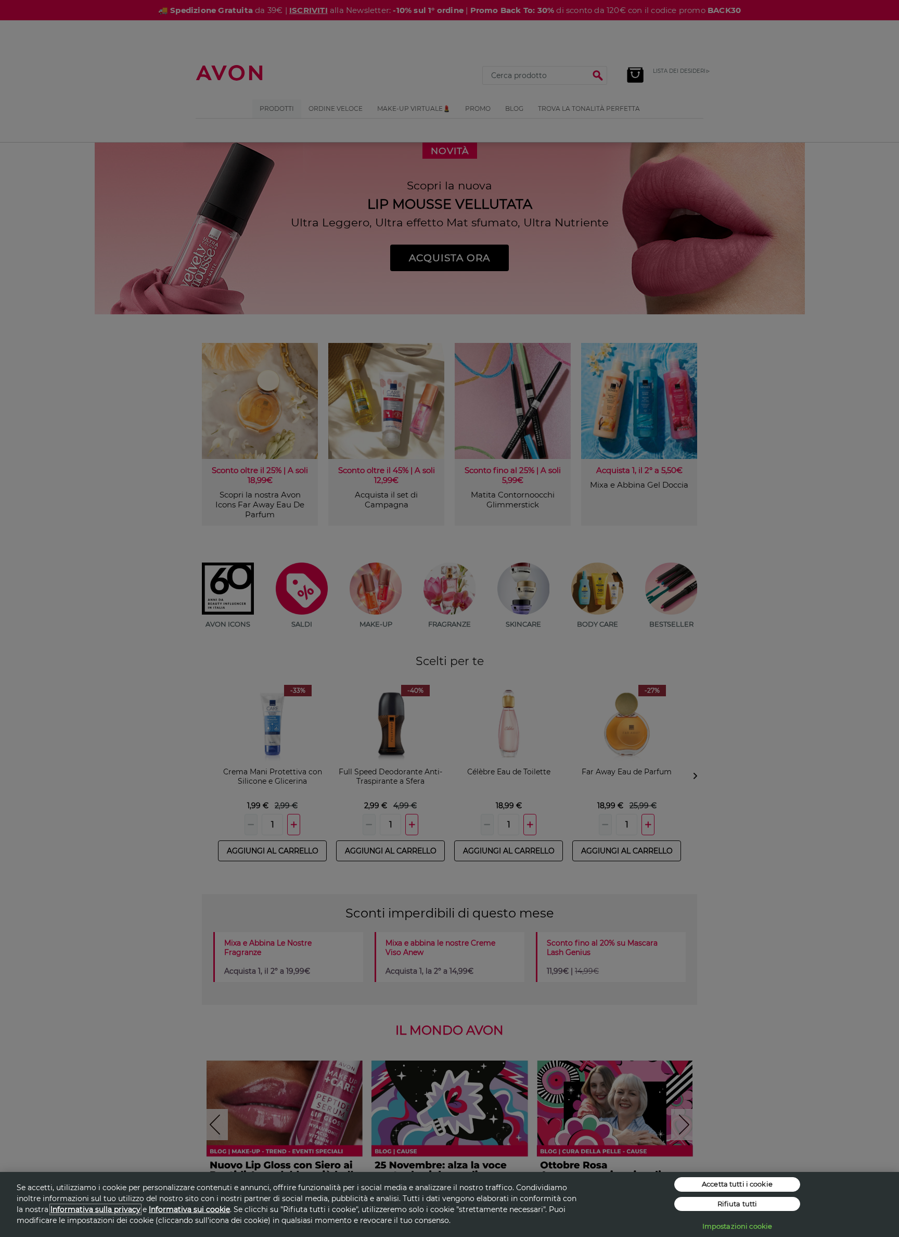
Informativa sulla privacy (95, 1209)
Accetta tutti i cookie (737, 1184)
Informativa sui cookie (189, 1209)
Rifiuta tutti (737, 1204)
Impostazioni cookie (737, 1226)
